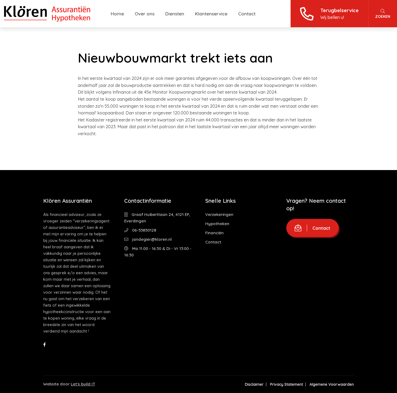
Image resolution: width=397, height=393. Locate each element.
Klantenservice (211, 13)
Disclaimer (254, 384)
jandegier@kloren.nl (151, 239)
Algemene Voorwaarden (331, 384)
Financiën (214, 232)
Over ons (144, 13)
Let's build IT (83, 384)
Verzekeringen (219, 214)
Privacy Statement (286, 384)
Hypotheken (217, 223)
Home (117, 13)
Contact (246, 13)
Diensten (174, 13)
